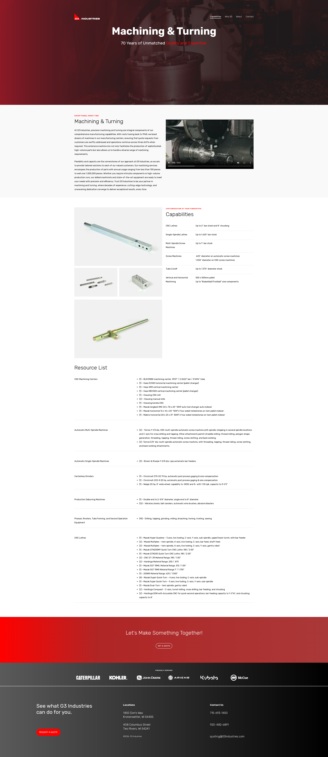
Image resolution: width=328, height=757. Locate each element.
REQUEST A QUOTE (48, 732)
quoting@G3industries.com (227, 736)
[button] (164, 646)
